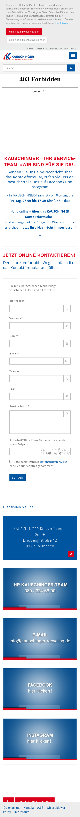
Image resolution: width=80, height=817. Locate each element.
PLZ (12, 388)
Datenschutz (11, 807)
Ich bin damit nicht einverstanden (27, 39)
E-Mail (14, 353)
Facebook (55, 181)
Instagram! (40, 186)
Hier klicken (61, 23)
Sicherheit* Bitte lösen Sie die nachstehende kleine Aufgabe (37, 442)
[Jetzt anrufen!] (40, 589)
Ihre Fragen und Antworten (55, 48)
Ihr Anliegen (17, 301)
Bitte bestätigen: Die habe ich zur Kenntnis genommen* (38, 464)
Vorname (16, 318)
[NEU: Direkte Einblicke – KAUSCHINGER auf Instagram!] (40, 739)
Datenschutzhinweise (53, 462)
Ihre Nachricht (19, 406)
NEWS (30, 48)
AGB (40, 807)
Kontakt (29, 807)
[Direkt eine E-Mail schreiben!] (40, 639)
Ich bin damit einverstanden (24, 31)
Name (13, 336)
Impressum (22, 812)
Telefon (14, 371)
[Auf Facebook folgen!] (40, 689)
